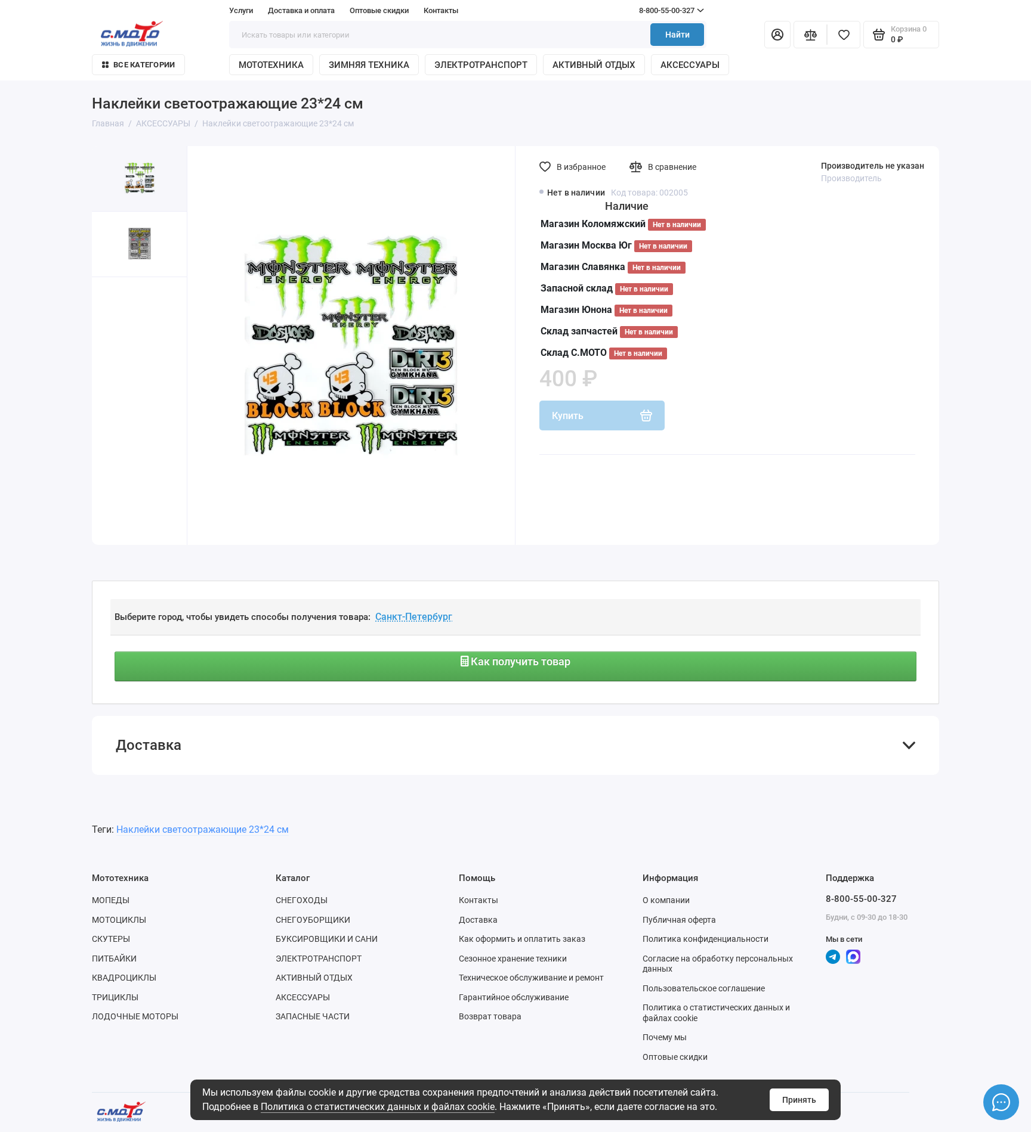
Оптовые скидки (379, 10)
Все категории (144, 64)
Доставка (478, 920)
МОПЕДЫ (110, 900)
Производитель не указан (872, 165)
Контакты (441, 10)
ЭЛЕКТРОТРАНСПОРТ (480, 65)
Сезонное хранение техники (513, 958)
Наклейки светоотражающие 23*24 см (202, 829)
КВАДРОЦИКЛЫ (124, 977)
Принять (799, 1100)
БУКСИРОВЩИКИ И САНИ (327, 939)
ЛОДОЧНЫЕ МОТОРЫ (135, 1016)
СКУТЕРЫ (111, 939)
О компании (666, 900)
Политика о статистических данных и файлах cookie (378, 1106)
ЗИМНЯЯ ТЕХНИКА (369, 65)
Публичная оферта (679, 920)
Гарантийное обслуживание (514, 997)
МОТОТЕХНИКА (271, 65)
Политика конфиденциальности (705, 939)
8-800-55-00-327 (643, 10)
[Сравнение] (810, 34)
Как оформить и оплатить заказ (522, 939)
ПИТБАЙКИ (114, 958)
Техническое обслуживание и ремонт (531, 977)
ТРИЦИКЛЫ (115, 997)
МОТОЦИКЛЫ (119, 920)
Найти (677, 34)
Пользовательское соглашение (704, 988)
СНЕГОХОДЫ (302, 900)
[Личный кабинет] (777, 34)
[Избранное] (844, 34)
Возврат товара (490, 1016)
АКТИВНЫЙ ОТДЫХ (593, 65)
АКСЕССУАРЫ (690, 65)
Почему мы (665, 1037)
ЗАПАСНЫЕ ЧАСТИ (313, 1016)
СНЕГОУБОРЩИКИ (313, 920)
